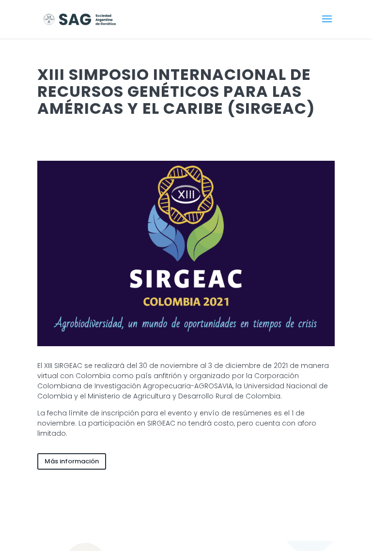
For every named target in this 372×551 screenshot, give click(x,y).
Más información (72, 461)
